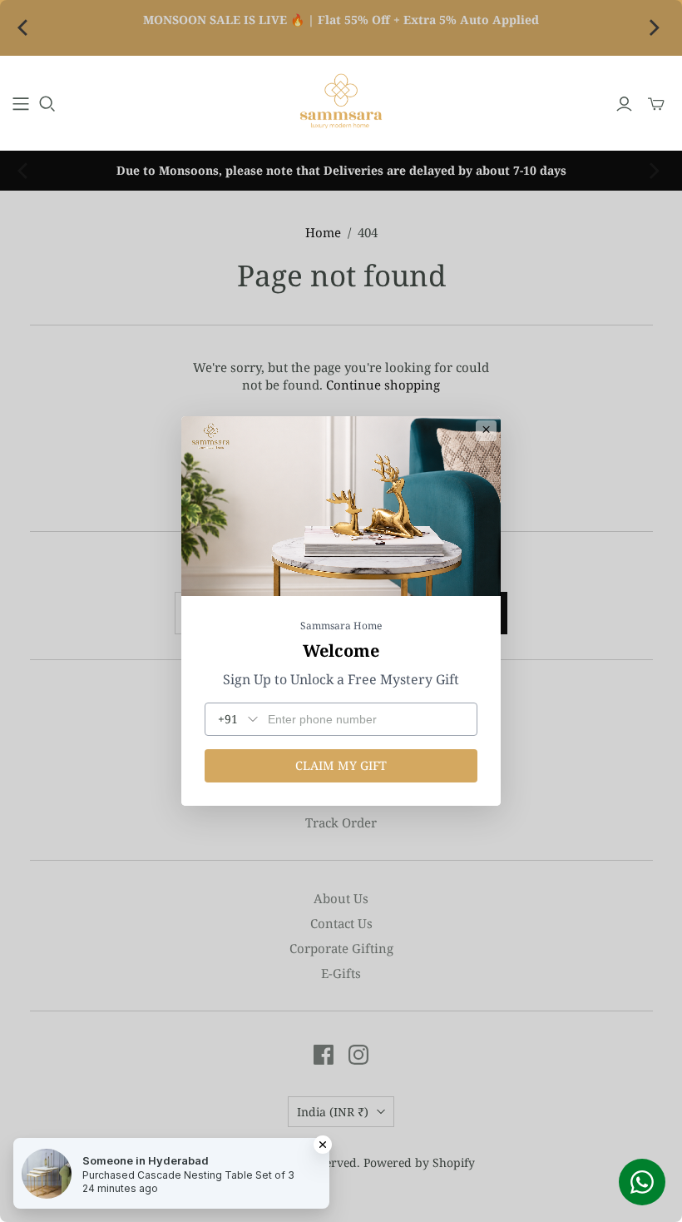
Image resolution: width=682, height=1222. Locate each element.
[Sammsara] (341, 103)
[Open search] (47, 104)
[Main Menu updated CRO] (20, 104)
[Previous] (26, 28)
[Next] (655, 28)
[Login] (624, 104)
